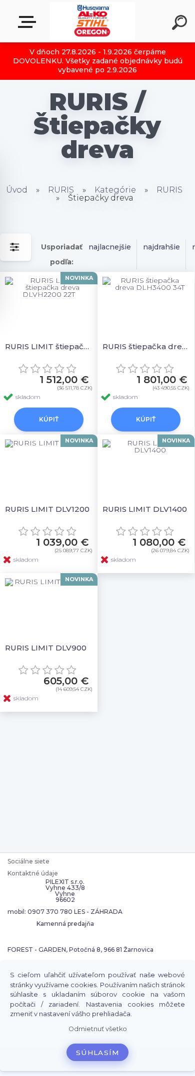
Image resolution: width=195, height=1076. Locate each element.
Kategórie (115, 190)
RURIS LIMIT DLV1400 (144, 509)
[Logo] (93, 21)
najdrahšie (161, 246)
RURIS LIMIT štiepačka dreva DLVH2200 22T (48, 346)
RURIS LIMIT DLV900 (45, 647)
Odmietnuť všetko (97, 1029)
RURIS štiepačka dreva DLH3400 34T (146, 346)
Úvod (17, 190)
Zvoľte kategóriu (29, 22)
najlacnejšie (109, 246)
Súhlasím (97, 1053)
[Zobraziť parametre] (15, 247)
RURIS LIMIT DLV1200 (47, 509)
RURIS (61, 190)
